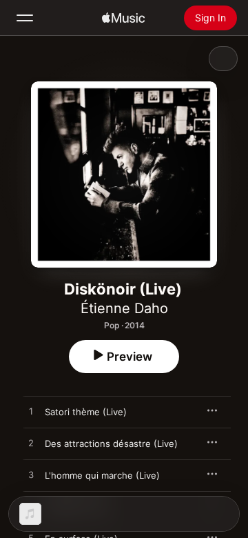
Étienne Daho (124, 308)
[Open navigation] (25, 18)
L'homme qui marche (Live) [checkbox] (102, 475)
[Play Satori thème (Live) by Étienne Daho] (31, 412)
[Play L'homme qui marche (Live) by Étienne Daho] (31, 475)
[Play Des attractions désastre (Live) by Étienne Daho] (31, 443)
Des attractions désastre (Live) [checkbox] (111, 443)
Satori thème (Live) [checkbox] (86, 411)
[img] (123, 18)
